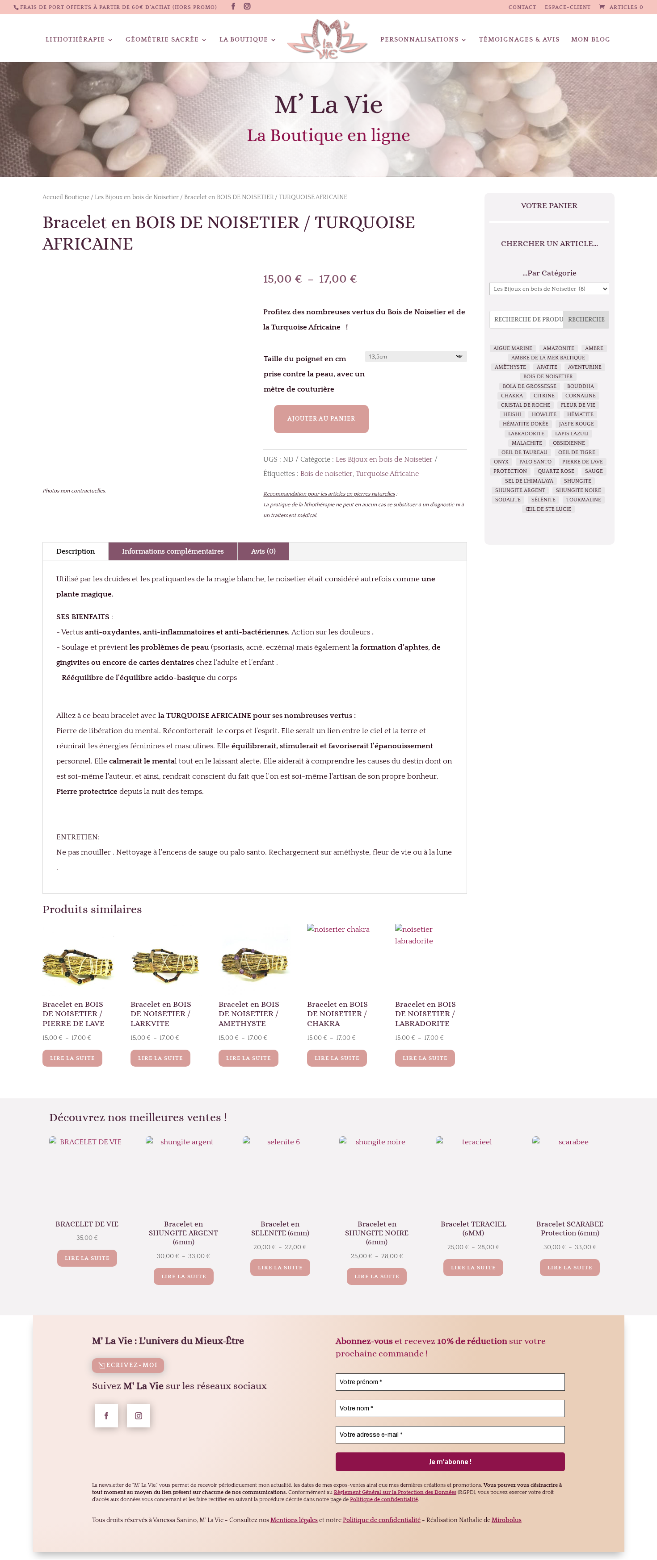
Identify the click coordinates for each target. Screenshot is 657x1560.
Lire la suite (72, 1058)
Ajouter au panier (321, 418)
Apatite (547, 367)
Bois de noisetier (326, 474)
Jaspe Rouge (576, 424)
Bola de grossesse (529, 386)
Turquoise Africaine (387, 474)
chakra (512, 396)
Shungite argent (520, 490)
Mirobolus (507, 1520)
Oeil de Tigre (576, 452)
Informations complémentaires (173, 551)
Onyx (501, 462)
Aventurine (585, 367)
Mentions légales (294, 1520)
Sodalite (508, 500)
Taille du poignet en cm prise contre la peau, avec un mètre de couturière (314, 374)
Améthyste (510, 367)
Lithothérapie (75, 40)
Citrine (544, 396)
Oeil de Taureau (524, 452)
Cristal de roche (525, 405)
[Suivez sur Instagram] (138, 1415)
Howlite (544, 414)
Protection (510, 471)
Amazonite (558, 348)
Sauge (594, 471)
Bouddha (580, 386)
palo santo (535, 462)
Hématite (580, 414)
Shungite (577, 481)
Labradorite (526, 434)
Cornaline (580, 396)
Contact (522, 7)
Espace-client (568, 7)
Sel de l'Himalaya (529, 481)
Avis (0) (263, 551)
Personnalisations (419, 40)
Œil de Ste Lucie (548, 509)
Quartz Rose (556, 471)
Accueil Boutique (65, 197)
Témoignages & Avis (519, 40)
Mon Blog (591, 40)
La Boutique (243, 40)
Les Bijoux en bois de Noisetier (137, 197)
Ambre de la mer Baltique (548, 358)
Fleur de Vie (578, 405)
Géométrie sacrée (162, 40)
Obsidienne (569, 443)
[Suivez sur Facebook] (106, 1415)
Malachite (527, 443)
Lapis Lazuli (572, 434)
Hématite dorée (525, 424)
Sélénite (543, 500)
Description (75, 551)
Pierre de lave (582, 462)
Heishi (512, 414)
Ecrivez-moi (132, 1365)
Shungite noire (578, 490)
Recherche (586, 319)
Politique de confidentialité (382, 1520)
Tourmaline (583, 500)
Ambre (594, 348)
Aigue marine (512, 348)
